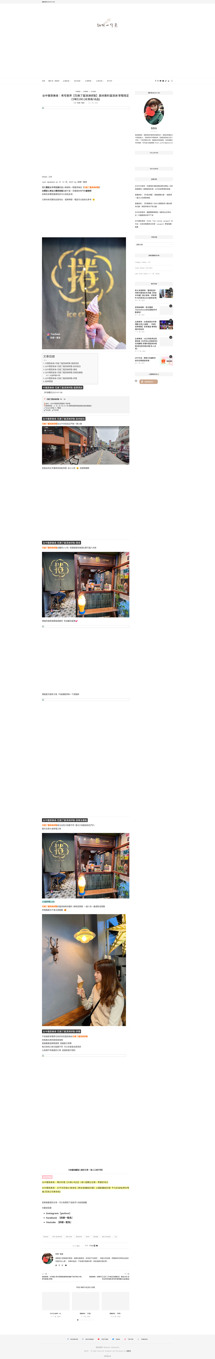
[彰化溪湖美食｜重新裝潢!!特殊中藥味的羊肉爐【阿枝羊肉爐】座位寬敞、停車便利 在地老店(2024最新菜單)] (166, 293)
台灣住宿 (99, 81)
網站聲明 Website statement (107, 1347)
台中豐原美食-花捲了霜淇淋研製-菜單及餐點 (64, 372)
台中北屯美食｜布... (56, 1313)
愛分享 (109, 81)
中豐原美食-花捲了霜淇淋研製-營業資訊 (62, 363)
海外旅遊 (77, 81)
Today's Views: (141, 262)
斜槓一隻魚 (80, 103)
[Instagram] (158, 81)
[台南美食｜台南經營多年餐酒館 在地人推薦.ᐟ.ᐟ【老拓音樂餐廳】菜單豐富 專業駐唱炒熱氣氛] (166, 324)
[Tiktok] (166, 81)
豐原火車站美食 (106, 1237)
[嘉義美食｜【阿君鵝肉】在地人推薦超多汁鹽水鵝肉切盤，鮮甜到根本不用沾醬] (115, 1301)
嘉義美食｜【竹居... (85, 1313)
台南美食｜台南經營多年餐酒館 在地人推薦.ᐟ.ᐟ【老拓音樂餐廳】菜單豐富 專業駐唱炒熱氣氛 (146, 325)
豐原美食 (45, 1237)
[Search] (172, 81)
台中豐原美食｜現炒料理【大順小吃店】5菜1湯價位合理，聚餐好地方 (75, 1182)
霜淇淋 (87, 1237)
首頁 (43, 81)
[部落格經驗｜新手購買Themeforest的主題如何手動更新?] (166, 310)
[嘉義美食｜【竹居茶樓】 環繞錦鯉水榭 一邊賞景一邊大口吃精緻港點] (86, 1301)
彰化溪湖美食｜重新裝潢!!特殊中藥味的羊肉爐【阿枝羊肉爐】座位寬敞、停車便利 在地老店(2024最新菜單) (146, 294)
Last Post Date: (142, 274)
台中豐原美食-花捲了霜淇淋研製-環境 (61, 369)
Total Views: (140, 268)
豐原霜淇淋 (79, 1237)
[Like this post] (87, 1246)
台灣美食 (88, 81)
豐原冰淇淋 (69, 1237)
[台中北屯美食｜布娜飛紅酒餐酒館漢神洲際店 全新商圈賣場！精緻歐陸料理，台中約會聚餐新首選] (56, 1301)
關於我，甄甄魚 (53, 81)
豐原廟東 (95, 1237)
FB (61, 399)
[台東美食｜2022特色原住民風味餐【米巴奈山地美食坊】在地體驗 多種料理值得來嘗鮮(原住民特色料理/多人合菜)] (166, 341)
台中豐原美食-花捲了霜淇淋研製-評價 (61, 378)
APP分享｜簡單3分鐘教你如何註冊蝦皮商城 (145, 359)
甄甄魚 (129, 1351)
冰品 (115, 1237)
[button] (45, 1306)
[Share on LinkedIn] (92, 1246)
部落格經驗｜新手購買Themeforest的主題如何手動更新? (146, 309)
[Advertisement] (107, 56)
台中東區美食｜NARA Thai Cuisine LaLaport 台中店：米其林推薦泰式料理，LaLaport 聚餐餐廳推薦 (154, 224)
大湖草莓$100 (54, 375)
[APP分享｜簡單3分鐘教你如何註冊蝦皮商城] (166, 361)
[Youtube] (160, 81)
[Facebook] (155, 81)
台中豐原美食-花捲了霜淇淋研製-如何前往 (63, 366)
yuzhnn (65, 1213)
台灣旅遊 (66, 81)
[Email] (163, 81)
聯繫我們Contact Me (48, 2)
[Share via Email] (97, 1246)
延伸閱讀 (49, 381)
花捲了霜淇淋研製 (91, 187)
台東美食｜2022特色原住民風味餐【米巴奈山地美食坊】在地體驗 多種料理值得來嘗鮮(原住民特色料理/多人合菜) (146, 343)
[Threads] (168, 81)
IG (64, 399)
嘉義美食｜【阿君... (115, 1313)
